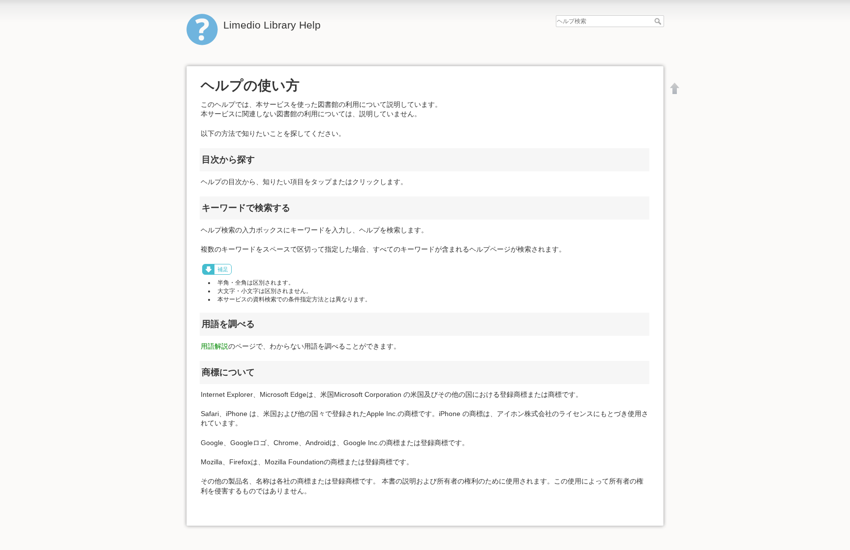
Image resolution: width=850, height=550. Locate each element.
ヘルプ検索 (659, 21)
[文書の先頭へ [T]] (675, 88)
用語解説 (214, 346)
